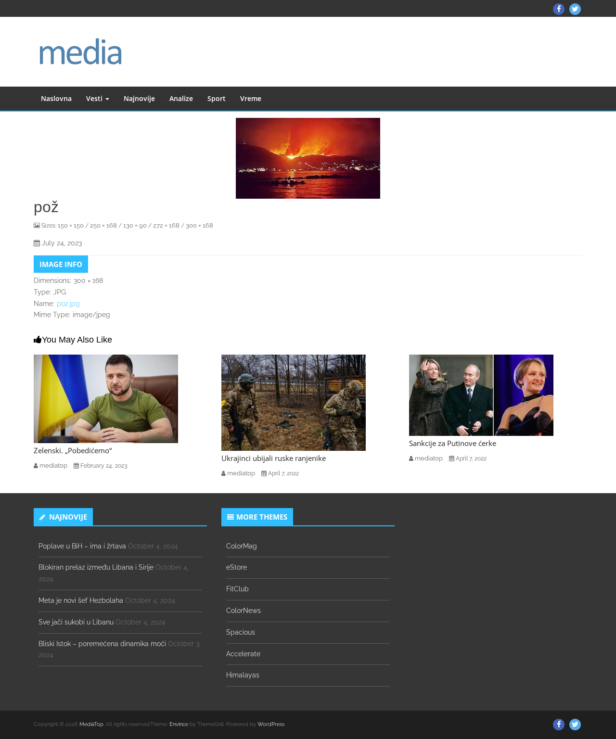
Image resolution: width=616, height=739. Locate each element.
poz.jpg (68, 303)
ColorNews (243, 610)
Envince (178, 724)
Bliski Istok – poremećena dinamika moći (102, 644)
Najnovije (139, 98)
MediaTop (91, 724)
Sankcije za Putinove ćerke (452, 443)
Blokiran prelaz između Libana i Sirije (96, 567)
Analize (181, 98)
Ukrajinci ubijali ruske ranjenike (273, 458)
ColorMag (241, 546)
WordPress (270, 724)
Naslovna (56, 98)
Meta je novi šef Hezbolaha (80, 600)
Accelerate (243, 654)
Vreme (250, 98)
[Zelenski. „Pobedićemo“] (106, 398)
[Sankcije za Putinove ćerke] (481, 394)
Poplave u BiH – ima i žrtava (82, 546)
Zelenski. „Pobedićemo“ (73, 450)
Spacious (240, 632)
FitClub (237, 589)
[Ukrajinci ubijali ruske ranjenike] (293, 402)
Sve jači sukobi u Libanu (76, 622)
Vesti (95, 98)
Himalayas (242, 675)
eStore (236, 567)
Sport (216, 98)
